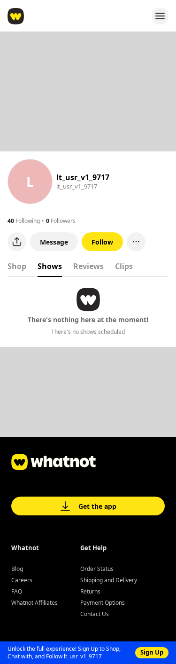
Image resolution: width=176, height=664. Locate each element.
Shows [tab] (50, 266)
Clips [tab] (124, 266)
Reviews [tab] (88, 266)
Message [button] (54, 241)
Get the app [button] (97, 506)
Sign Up (151, 652)
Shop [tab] (17, 266)
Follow (102, 241)
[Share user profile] (17, 241)
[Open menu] (160, 16)
